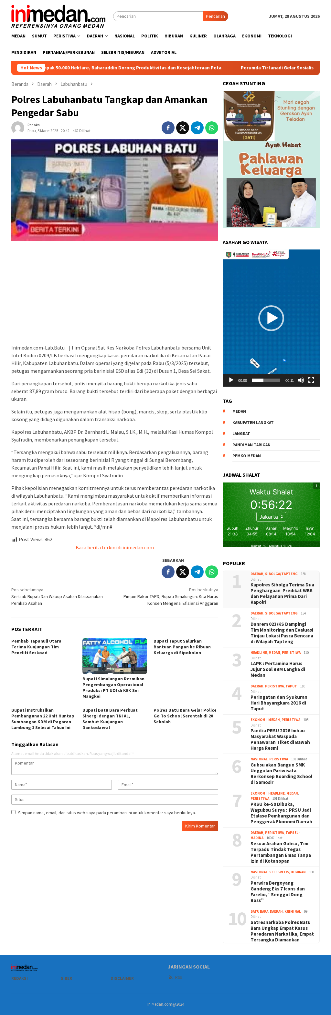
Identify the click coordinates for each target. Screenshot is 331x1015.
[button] (271, 318)
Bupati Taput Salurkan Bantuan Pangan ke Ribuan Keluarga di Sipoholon (182, 646)
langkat (241, 433)
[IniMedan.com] (58, 15)
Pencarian (215, 16)
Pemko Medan (246, 456)
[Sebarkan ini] (168, 127)
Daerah (257, 574)
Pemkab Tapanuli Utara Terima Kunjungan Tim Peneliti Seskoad (36, 646)
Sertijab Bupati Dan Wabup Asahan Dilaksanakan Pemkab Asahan (57, 596)
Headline (259, 652)
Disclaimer (122, 978)
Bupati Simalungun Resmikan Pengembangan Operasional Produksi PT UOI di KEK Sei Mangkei (113, 687)
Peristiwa (291, 652)
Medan (274, 652)
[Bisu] (301, 380)
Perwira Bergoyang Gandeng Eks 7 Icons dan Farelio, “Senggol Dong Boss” (278, 891)
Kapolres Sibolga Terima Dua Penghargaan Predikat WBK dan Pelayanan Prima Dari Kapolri (282, 593)
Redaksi (19, 978)
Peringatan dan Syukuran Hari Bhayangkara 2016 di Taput (279, 703)
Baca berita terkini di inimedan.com (115, 547)
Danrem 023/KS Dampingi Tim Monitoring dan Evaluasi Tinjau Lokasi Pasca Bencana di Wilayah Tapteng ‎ (282, 633)
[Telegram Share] (197, 127)
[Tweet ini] (182, 127)
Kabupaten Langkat (253, 422)
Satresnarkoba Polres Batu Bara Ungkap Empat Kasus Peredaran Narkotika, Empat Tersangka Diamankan (282, 931)
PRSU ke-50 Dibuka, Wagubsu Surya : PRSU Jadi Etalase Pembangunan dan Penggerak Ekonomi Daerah (281, 813)
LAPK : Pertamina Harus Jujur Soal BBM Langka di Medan (278, 669)
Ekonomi (259, 719)
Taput (291, 686)
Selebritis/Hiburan (287, 872)
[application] (271, 317)
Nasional (259, 759)
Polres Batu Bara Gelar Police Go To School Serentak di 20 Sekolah (185, 716)
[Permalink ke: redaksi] (17, 127)
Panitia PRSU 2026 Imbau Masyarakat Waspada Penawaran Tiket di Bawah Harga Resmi (280, 739)
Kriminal (292, 911)
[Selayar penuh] (311, 380)
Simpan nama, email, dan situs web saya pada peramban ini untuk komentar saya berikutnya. (107, 813)
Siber (66, 978)
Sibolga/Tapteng (281, 574)
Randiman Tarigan (251, 445)
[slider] (266, 380)
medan (239, 411)
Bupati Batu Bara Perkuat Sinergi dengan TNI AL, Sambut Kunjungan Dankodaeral (110, 718)
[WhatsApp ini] (211, 127)
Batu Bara (259, 911)
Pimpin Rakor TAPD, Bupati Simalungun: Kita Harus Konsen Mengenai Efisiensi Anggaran (170, 596)
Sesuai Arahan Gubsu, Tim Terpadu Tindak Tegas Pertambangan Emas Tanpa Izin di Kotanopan (281, 852)
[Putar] (231, 380)
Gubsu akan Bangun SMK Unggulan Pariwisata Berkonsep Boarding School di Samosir (281, 773)
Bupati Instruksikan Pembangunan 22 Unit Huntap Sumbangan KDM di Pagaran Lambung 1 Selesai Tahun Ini (42, 718)
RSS (178, 977)
